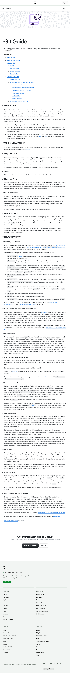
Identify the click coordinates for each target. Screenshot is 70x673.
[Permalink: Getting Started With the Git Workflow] (3, 308)
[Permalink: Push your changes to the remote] (3, 383)
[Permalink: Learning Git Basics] (3, 242)
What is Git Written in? (14, 60)
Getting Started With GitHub (19, 101)
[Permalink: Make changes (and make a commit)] (3, 357)
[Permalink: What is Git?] (3, 105)
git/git (28, 149)
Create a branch (17, 85)
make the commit (46, 377)
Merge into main (17, 98)
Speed (12, 66)
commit (14, 371)
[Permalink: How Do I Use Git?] (3, 236)
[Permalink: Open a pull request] (3, 413)
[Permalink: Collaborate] (3, 449)
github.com (56, 516)
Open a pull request (18, 93)
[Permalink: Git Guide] (3, 42)
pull (46, 136)
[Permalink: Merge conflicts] (3, 179)
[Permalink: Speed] (3, 171)
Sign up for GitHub (30, 545)
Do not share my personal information (14, 668)
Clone (20, 256)
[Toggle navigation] (3, 2)
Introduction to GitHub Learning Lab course (51, 513)
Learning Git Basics (16, 79)
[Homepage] (35, 2)
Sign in (43, 545)
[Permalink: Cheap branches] (3, 193)
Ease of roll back (15, 74)
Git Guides (6, 8)
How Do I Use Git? (13, 77)
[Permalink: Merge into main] (3, 472)
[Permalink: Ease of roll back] (3, 213)
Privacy (23, 664)
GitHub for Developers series (27, 304)
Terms (18, 664)
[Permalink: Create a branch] (3, 334)
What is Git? (11, 58)
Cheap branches (15, 71)
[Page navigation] (67, 8)
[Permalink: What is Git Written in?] (3, 143)
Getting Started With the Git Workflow (22, 82)
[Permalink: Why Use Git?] (3, 153)
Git (64, 8)
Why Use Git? (11, 63)
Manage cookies (31, 664)
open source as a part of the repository (45, 247)
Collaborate (16, 96)
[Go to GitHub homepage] (4, 567)
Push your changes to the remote (22, 90)
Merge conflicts (14, 68)
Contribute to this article (11, 521)
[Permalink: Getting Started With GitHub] (3, 493)
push (40, 136)
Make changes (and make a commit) (23, 88)
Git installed (44, 312)
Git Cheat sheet (60, 245)
